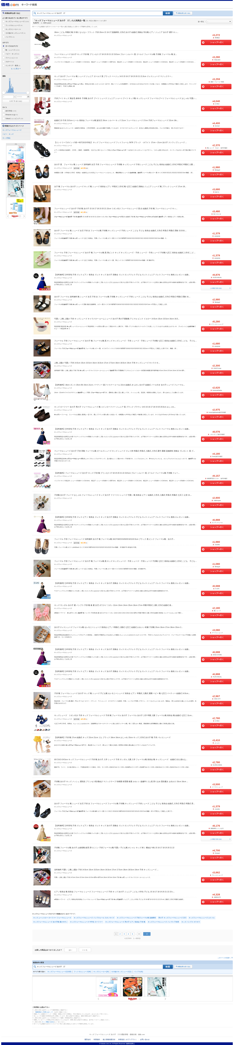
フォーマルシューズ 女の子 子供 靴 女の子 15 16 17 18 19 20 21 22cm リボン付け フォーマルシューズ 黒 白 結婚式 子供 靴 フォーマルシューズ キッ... (115, 208)
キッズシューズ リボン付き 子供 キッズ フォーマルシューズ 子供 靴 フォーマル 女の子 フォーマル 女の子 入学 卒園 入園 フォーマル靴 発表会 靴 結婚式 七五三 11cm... (123, 715)
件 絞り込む (16, 101)
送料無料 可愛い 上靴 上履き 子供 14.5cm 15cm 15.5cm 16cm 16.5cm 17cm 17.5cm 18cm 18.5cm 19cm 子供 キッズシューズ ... (106, 870)
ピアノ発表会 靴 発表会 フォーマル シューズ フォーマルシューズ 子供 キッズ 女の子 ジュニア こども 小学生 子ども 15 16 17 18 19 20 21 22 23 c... (114, 892)
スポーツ (9, 62)
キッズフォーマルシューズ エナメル (202, 918)
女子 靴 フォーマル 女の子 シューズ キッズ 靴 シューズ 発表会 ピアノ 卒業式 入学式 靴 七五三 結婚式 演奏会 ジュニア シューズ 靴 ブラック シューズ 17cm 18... (120, 186)
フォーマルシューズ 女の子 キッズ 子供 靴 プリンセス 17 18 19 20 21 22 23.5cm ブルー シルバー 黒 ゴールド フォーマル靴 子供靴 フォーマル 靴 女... (115, 54)
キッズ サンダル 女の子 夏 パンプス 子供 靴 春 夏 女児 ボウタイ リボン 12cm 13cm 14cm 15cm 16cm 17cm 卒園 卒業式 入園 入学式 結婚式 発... (113, 605)
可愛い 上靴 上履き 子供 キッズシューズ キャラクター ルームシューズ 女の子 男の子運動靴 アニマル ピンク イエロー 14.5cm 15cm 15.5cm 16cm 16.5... (116, 319)
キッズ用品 (6, 138)
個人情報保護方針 (109, 1039)
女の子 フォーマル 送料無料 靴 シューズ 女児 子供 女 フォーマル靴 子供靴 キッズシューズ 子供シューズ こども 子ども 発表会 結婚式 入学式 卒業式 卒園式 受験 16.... (122, 297)
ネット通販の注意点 (48, 1022)
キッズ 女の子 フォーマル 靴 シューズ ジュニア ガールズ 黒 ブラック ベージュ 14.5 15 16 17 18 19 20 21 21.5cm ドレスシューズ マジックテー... (113, 76)
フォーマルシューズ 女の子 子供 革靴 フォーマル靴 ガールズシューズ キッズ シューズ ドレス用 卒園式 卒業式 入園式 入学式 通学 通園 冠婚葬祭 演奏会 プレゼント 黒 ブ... (124, 451)
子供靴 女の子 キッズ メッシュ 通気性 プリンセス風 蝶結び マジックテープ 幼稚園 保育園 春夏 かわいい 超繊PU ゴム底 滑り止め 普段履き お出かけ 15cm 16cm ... (121, 781)
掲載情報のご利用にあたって (44, 1012)
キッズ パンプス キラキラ (190, 922)
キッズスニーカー (13, 29)
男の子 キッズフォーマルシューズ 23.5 (172, 918)
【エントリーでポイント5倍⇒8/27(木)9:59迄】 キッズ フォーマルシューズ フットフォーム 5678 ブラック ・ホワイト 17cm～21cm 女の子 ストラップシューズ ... (120, 142)
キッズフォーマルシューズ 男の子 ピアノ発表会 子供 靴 (125, 922)
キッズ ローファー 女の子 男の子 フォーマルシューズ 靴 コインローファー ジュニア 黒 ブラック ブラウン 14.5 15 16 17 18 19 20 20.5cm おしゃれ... (115, 407)
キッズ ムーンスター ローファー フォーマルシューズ (52, 918)
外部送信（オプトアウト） (127, 1039)
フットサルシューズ (13, 25)
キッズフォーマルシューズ (17, 21)
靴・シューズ (12, 50)
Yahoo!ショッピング (14, 118)
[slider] (3, 92)
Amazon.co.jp (11, 115)
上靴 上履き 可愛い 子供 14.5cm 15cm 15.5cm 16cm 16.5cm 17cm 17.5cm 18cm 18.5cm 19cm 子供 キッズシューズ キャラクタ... (107, 363)
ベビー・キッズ (12, 54)
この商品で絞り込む (216, 288)
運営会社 (87, 1039)
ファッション (11, 58)
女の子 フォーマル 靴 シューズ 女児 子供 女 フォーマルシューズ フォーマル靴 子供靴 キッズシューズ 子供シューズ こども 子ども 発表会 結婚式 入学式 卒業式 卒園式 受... (124, 803)
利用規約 (97, 1039)
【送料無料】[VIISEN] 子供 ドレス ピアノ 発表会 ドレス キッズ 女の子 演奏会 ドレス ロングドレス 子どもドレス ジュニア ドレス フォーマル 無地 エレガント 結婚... (122, 275)
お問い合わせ (145, 1039)
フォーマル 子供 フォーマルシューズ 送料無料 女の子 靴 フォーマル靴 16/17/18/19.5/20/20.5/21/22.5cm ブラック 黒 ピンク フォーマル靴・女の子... (114, 539)
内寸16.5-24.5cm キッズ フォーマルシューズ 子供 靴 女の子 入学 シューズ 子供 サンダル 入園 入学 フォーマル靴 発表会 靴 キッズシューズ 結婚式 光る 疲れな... (120, 759)
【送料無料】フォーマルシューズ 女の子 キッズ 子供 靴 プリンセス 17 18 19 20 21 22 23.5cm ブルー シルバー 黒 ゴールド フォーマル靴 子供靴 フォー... (117, 473)
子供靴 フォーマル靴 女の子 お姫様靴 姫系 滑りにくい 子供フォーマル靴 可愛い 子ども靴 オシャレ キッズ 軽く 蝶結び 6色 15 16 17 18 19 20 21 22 (114, 848)
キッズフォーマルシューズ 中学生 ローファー (86, 922)
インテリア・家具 (12, 65)
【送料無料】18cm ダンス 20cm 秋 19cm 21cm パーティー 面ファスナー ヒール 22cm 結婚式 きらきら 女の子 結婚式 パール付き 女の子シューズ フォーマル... (119, 385)
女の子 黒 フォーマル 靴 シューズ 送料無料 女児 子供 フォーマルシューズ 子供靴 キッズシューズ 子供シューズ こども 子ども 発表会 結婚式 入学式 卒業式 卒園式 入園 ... (124, 164)
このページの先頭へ (224, 958)
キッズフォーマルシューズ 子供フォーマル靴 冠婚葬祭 (136, 918)
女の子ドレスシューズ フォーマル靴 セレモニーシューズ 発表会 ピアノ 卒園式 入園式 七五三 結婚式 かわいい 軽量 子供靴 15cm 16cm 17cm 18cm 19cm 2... (118, 627)
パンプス (10, 37)
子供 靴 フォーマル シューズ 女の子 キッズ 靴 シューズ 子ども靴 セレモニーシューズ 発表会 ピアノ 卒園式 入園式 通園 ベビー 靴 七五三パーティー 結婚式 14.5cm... (122, 693)
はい (70, 950)
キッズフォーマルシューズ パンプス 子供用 (163, 922)
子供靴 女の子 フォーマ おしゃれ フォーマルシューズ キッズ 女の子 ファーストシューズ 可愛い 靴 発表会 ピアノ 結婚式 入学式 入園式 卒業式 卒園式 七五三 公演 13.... (123, 495)
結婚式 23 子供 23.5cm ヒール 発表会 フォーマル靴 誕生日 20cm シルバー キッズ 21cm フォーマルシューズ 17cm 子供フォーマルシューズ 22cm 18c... (116, 120)
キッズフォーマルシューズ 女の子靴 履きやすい (50, 922)
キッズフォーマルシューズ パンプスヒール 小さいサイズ (94, 918)
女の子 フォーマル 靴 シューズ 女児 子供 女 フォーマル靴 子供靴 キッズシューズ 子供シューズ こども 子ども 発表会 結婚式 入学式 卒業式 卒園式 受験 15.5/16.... (120, 231)
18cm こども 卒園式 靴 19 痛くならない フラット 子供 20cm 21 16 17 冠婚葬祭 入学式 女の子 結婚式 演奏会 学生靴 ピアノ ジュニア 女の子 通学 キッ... (116, 32)
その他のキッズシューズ (15, 33)
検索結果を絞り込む (184, 13)
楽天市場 (10, 111)
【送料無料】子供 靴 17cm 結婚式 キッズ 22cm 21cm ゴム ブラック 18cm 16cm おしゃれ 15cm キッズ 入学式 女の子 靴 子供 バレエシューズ (112, 737)
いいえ (85, 950)
